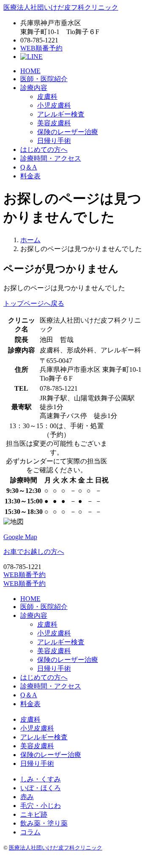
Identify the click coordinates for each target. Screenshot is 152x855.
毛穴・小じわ (40, 805)
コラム (30, 832)
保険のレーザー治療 (67, 131)
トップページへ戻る (33, 303)
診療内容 (33, 87)
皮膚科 (47, 96)
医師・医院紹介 (44, 78)
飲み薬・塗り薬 (44, 823)
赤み (27, 796)
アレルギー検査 (60, 114)
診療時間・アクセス (50, 158)
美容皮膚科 (54, 123)
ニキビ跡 (33, 814)
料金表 (30, 176)
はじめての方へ (44, 149)
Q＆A (28, 167)
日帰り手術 (54, 140)
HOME (30, 70)
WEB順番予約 (41, 48)
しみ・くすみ (40, 779)
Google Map (20, 536)
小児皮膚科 (54, 105)
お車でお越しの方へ (33, 551)
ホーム (30, 240)
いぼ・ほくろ (40, 787)
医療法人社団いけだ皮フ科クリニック (60, 7)
